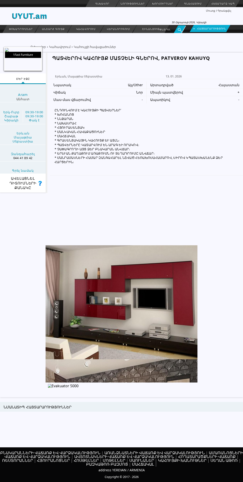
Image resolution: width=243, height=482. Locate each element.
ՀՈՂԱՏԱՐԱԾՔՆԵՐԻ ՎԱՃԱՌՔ (207, 456)
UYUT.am (29, 16)
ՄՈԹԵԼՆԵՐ (114, 460)
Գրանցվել (224, 10)
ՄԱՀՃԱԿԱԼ (143, 464)
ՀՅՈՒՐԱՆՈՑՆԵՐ (53, 460)
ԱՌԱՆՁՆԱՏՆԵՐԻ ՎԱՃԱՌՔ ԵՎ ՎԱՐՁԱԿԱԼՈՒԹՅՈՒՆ (154, 452)
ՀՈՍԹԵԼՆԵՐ (86, 460)
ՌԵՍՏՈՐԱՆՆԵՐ (17, 460)
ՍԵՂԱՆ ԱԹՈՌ (224, 460)
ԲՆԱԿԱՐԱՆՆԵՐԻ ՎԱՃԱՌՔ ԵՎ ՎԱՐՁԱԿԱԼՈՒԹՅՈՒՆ (50, 452)
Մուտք (210, 10)
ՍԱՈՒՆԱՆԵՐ (141, 460)
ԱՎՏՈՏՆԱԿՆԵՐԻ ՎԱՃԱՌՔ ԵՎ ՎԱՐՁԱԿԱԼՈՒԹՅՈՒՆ (124, 456)
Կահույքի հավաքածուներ (95, 47)
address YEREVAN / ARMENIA (121, 470)
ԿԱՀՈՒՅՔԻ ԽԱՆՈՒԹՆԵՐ (182, 460)
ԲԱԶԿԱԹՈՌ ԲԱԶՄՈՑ (107, 464)
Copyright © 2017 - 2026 (122, 477)
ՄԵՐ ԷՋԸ (23, 78)
